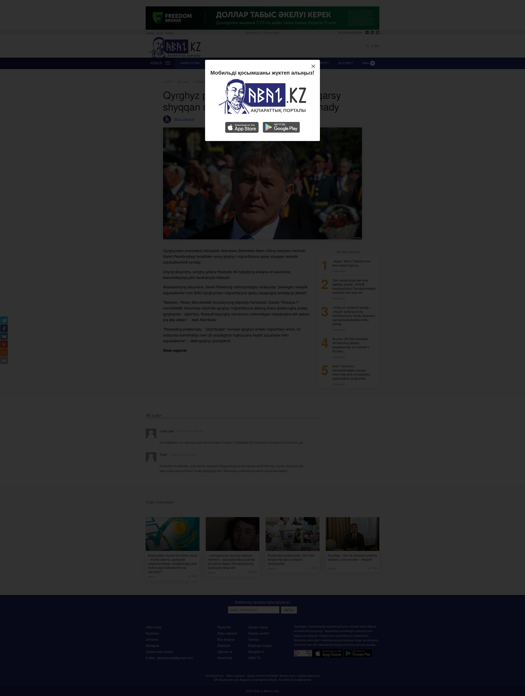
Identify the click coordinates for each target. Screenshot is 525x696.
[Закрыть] (314, 67)
